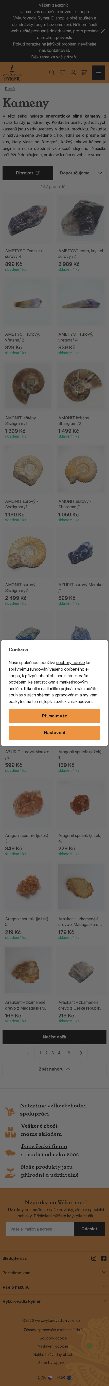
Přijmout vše (54, 715)
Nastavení (54, 732)
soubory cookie (70, 662)
